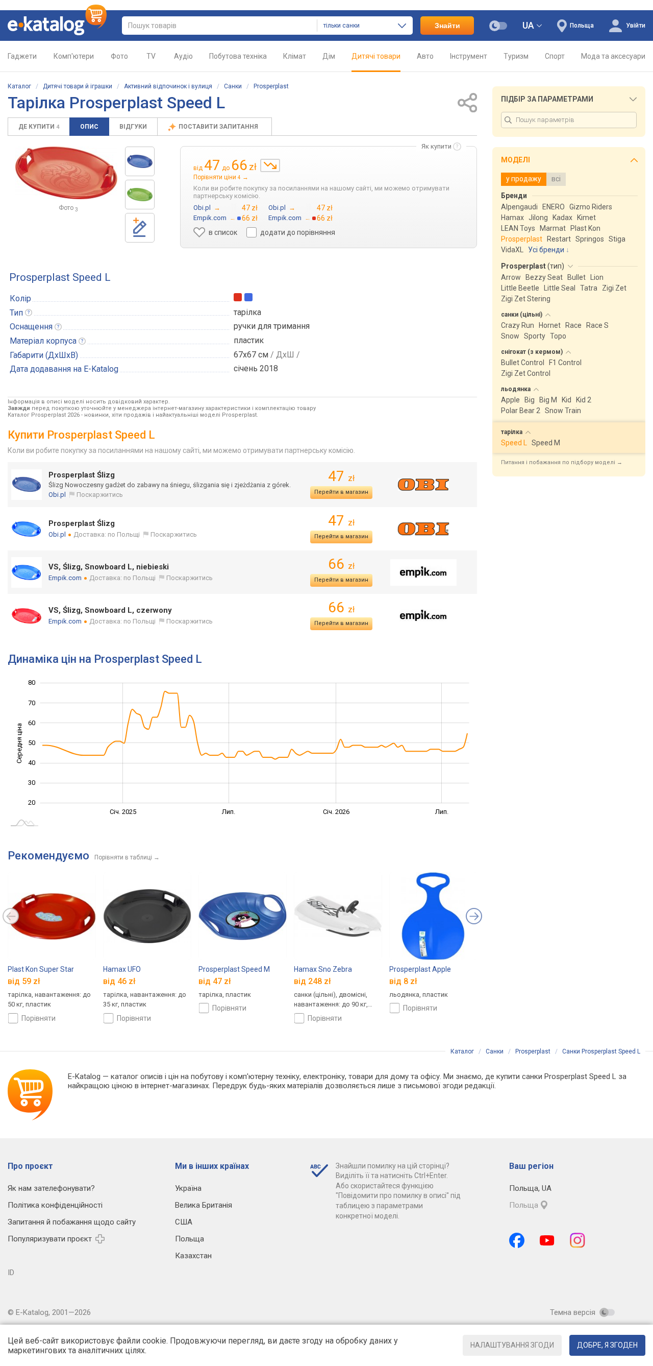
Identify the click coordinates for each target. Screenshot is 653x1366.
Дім (328, 56)
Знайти (447, 25)
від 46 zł (119, 981)
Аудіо (183, 56)
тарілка (247, 312)
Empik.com (65, 578)
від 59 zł (24, 981)
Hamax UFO (122, 969)
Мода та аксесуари (613, 56)
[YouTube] (547, 1240)
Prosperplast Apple (420, 969)
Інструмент (468, 56)
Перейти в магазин (341, 492)
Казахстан (193, 1255)
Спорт (555, 56)
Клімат (294, 56)
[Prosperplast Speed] (140, 161)
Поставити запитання (219, 126)
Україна (188, 1188)
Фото (119, 56)
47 (341, 476)
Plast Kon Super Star (41, 969)
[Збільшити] (66, 173)
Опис (89, 126)
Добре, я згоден (607, 1345)
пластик (249, 340)
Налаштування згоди (512, 1345)
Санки (233, 86)
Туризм (516, 56)
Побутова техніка (238, 56)
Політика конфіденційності (55, 1205)
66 (341, 564)
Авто (425, 56)
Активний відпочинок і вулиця (168, 86)
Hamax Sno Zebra (323, 969)
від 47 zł (214, 981)
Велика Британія (203, 1205)
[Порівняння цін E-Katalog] (57, 25)
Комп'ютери (74, 56)
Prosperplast (271, 86)
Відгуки (133, 126)
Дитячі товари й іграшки (77, 86)
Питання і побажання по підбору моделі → (561, 462)
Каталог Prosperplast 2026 (44, 415)
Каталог (19, 86)
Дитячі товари (375, 56)
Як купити (436, 146)
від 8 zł (403, 981)
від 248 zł (312, 981)
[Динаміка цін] (270, 165)
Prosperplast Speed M (234, 969)
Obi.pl (57, 494)
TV (151, 56)
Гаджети (22, 56)
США (183, 1222)
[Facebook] (516, 1240)
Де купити (38, 126)
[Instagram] (577, 1240)
